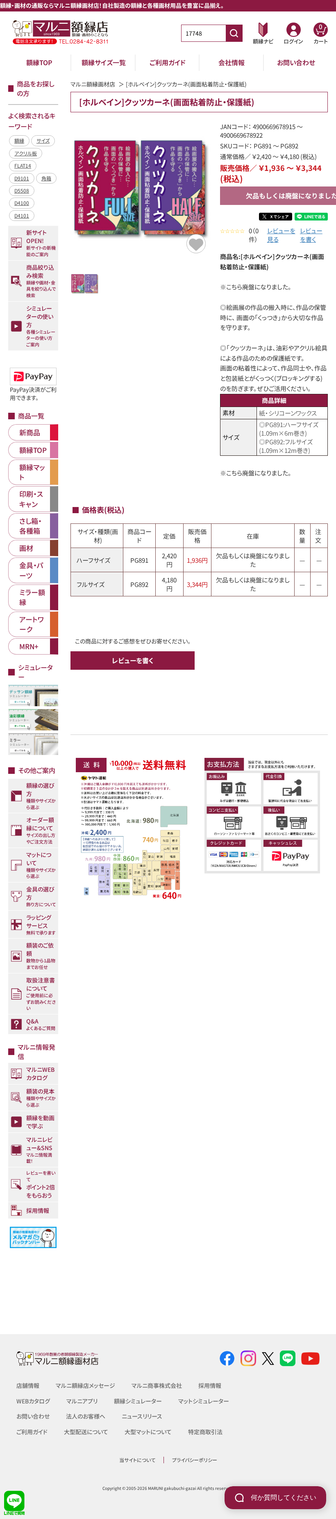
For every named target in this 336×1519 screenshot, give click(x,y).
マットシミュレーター (203, 1401)
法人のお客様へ (85, 1416)
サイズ (43, 140)
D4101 (21, 215)
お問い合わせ (296, 62)
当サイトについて (137, 1459)
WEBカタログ (33, 1401)
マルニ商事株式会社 (157, 1385)
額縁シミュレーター (138, 1401)
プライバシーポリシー (194, 1459)
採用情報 (209, 1385)
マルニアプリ (82, 1401)
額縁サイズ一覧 (104, 62)
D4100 (21, 202)
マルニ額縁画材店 (92, 84)
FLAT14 (22, 165)
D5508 (21, 190)
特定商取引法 (205, 1432)
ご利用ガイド (168, 62)
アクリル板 (25, 153)
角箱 (46, 178)
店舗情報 (27, 1385)
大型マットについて (148, 1432)
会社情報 (231, 62)
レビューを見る (281, 234)
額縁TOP (39, 62)
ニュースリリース (142, 1416)
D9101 (21, 178)
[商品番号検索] (234, 33)
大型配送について (86, 1432)
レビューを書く (311, 234)
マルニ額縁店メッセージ (85, 1385)
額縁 (19, 140)
